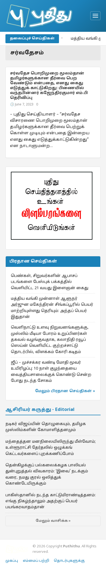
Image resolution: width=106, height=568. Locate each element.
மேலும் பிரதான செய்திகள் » (65, 391)
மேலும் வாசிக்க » (53, 521)
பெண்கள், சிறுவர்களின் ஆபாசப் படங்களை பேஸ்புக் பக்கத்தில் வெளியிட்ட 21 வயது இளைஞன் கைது (49, 282)
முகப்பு (11, 561)
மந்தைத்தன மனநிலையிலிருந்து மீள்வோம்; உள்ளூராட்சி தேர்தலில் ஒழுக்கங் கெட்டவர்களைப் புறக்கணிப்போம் (50, 447)
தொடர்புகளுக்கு (69, 561)
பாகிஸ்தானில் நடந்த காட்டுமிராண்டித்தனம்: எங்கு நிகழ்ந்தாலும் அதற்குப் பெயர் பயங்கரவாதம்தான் (50, 501)
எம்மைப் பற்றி (36, 561)
